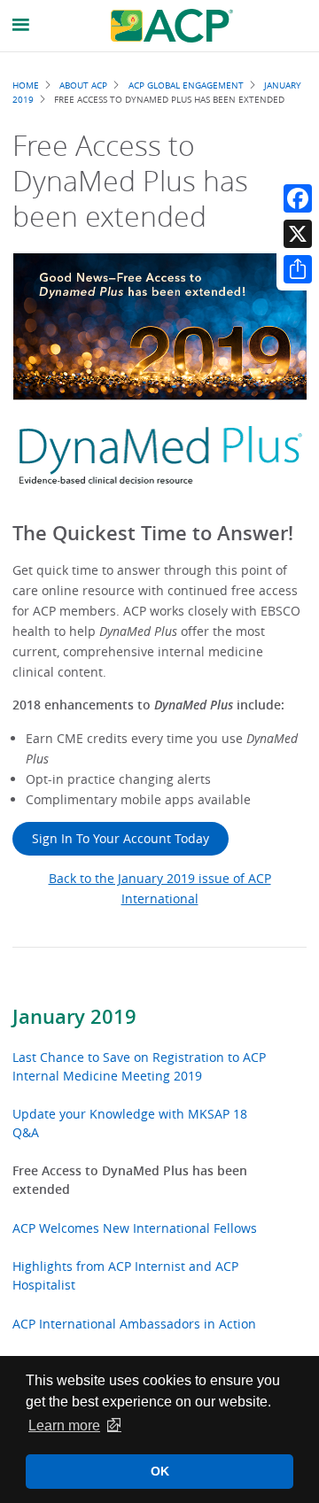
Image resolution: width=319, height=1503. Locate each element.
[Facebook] (297, 198)
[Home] (172, 25)
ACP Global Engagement (186, 85)
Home (25, 85)
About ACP (83, 85)
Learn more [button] (64, 1425)
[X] (297, 234)
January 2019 (74, 1016)
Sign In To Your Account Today (120, 838)
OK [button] (160, 1471)
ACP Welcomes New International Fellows (134, 1228)
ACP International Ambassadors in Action (134, 1323)
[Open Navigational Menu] (21, 25)
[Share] (297, 269)
